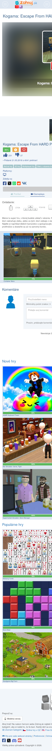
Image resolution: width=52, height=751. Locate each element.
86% (7, 149)
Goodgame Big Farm (10, 681)
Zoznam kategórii (13, 729)
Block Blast (6, 630)
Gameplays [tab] (38, 194)
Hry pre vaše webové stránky (18, 735)
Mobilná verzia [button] (14, 718)
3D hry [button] (17, 166)
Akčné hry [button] (8, 166)
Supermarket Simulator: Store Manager (16, 518)
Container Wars (9, 281)
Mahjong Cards (8, 578)
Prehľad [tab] (17, 194)
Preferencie (39, 735)
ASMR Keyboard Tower (11, 415)
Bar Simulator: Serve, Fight (12, 466)
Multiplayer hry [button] (28, 166)
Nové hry (9, 360)
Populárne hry (12, 524)
